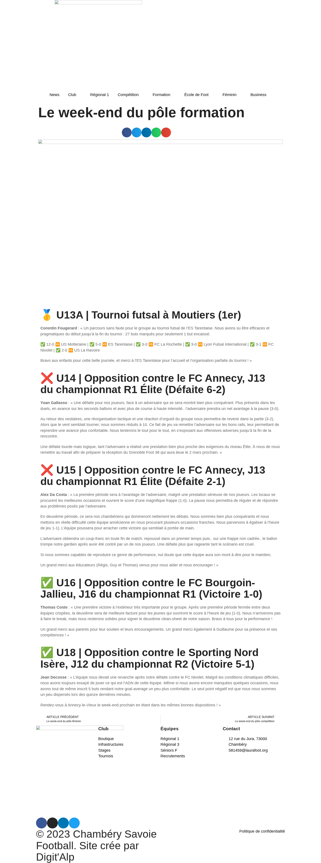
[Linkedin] (63, 822)
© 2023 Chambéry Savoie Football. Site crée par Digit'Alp (96, 845)
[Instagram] (52, 822)
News (54, 95)
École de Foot (196, 95)
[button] (127, 132)
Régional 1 (99, 95)
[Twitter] (74, 822)
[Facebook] (41, 822)
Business (258, 95)
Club (72, 95)
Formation (161, 95)
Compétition (128, 95)
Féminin (229, 95)
